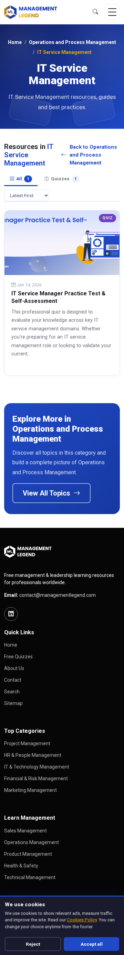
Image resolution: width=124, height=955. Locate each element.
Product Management (28, 854)
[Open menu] (112, 12)
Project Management (27, 743)
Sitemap (13, 703)
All (22, 178)
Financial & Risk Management (36, 778)
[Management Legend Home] (32, 12)
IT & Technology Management (36, 766)
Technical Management (29, 877)
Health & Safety (21, 865)
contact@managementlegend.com (57, 595)
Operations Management (31, 842)
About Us (14, 668)
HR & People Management (32, 755)
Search (12, 691)
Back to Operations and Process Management (93, 155)
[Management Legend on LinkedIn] (11, 614)
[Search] (95, 12)
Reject (33, 944)
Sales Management (25, 830)
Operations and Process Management (72, 42)
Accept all (92, 944)
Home (15, 42)
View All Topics (47, 493)
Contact (12, 680)
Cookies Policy (82, 919)
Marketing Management (30, 790)
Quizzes (64, 178)
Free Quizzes (18, 656)
